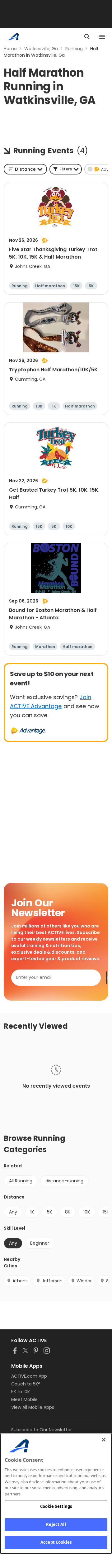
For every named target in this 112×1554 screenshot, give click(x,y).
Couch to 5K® (25, 1384)
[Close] (103, 1440)
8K (67, 1212)
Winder (84, 1281)
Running (74, 48)
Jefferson (52, 1281)
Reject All (56, 1524)
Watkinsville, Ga (41, 48)
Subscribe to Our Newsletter (41, 1430)
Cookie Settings (56, 1506)
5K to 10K (20, 1392)
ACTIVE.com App (29, 1376)
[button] (65, 169)
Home (10, 48)
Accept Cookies (56, 1542)
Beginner (39, 1243)
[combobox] (25, 169)
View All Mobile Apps (32, 1407)
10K (86, 1212)
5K (49, 1212)
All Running (20, 1181)
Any (13, 1212)
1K (32, 1212)
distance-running (64, 1181)
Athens (20, 1281)
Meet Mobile (24, 1399)
